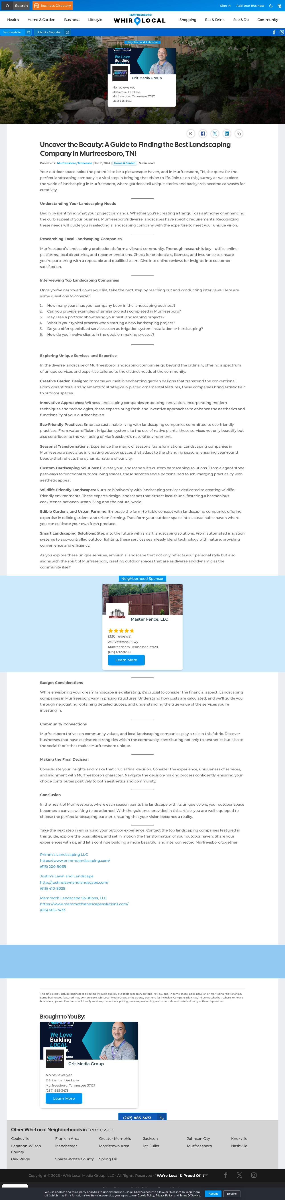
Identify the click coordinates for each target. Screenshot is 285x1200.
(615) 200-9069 (53, 866)
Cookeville (20, 1138)
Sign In (225, 5)
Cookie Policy (146, 1195)
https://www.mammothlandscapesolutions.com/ (84, 904)
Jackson (150, 1138)
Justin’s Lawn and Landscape (67, 876)
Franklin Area (67, 1138)
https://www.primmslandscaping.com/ (75, 860)
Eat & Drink (215, 20)
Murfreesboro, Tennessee (74, 163)
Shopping (187, 20)
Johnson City (198, 1138)
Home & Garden (41, 20)
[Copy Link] (239, 134)
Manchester (66, 1146)
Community (267, 20)
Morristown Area (114, 1146)
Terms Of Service (190, 1195)
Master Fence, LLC (149, 619)
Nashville (239, 1146)
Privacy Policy (164, 1195)
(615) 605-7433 (52, 910)
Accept (213, 1193)
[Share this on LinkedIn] (227, 134)
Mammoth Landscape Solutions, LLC (73, 898)
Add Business (250, 5)
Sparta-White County (74, 1159)
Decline (232, 1193)
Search (21, 6)
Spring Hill (108, 1159)
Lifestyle (95, 20)
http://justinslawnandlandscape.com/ (74, 882)
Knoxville (239, 1138)
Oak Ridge (20, 1159)
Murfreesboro (199, 1146)
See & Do (241, 20)
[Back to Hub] (191, 134)
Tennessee (100, 1130)
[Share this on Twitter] (215, 134)
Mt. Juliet (151, 1146)
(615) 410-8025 (52, 888)
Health (13, 20)
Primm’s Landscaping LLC (64, 854)
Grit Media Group (147, 78)
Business (71, 20)
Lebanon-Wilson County (26, 1149)
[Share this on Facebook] (203, 134)
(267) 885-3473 (138, 1118)
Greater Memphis (115, 1138)
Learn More (126, 660)
